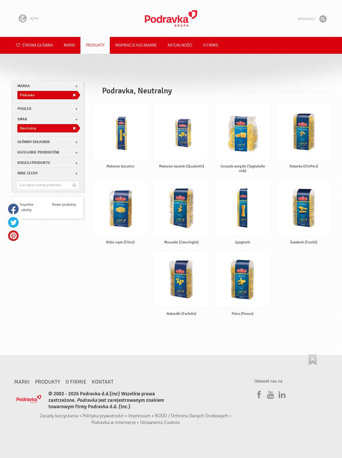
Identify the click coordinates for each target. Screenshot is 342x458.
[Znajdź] (322, 19)
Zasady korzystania (59, 416)
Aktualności (180, 45)
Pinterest (13, 235)
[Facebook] (258, 393)
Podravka (171, 18)
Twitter (13, 222)
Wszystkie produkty (25, 207)
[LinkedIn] (281, 393)
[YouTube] (270, 393)
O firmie (211, 45)
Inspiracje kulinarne (136, 45)
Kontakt (103, 382)
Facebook (13, 209)
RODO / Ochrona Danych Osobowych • (193, 416)
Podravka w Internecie (113, 422)
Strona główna (37, 45)
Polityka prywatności (103, 416)
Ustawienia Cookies (160, 422)
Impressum (139, 416)
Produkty (95, 45)
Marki (69, 45)
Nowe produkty (64, 204)
